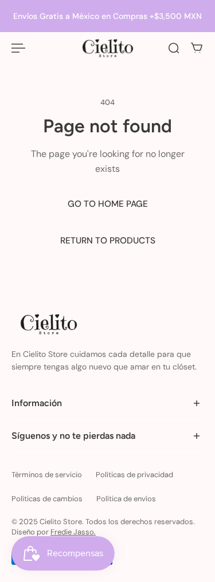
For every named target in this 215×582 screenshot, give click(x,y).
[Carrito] (196, 48)
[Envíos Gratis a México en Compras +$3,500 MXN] (107, 16)
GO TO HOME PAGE (108, 204)
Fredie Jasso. (73, 532)
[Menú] (18, 48)
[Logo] (108, 48)
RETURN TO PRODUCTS (107, 240)
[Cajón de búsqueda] (173, 48)
